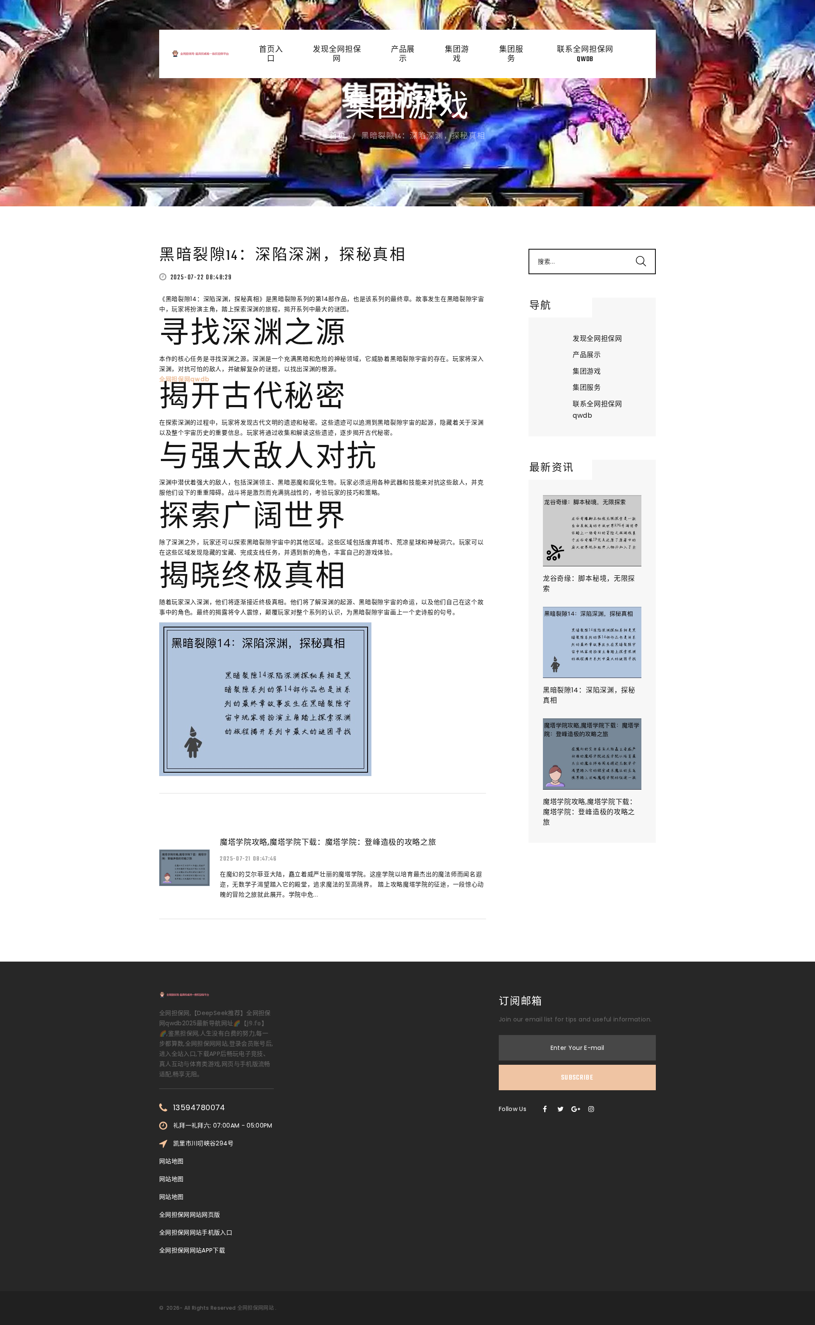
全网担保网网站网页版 (189, 1214)
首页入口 (271, 55)
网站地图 (171, 1161)
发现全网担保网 (337, 55)
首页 (337, 136)
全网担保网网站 (255, 1307)
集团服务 (511, 55)
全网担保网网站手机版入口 (195, 1232)
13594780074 (199, 1108)
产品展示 (403, 55)
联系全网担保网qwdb (585, 55)
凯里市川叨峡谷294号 (203, 1143)
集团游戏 (457, 55)
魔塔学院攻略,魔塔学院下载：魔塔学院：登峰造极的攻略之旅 (590, 812)
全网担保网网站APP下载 (192, 1250)
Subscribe (577, 1077)
